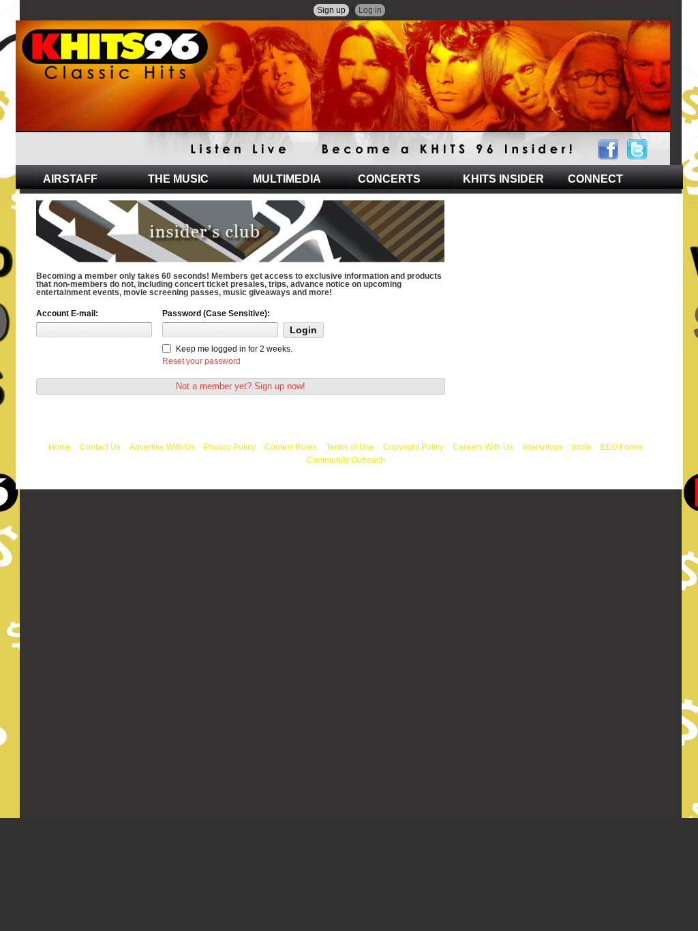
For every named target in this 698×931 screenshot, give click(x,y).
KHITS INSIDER (503, 179)
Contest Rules (290, 447)
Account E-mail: (67, 313)
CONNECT (595, 179)
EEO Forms (622, 447)
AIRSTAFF (70, 179)
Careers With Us (483, 447)
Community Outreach (346, 460)
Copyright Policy (413, 447)
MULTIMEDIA (287, 179)
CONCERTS (389, 179)
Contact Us (100, 447)
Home (59, 447)
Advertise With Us (162, 447)
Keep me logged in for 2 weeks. (234, 349)
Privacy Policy (230, 447)
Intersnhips (542, 447)
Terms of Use (350, 447)
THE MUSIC (178, 179)
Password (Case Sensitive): (216, 313)
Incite (582, 447)
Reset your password (201, 361)
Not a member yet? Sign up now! (240, 386)
